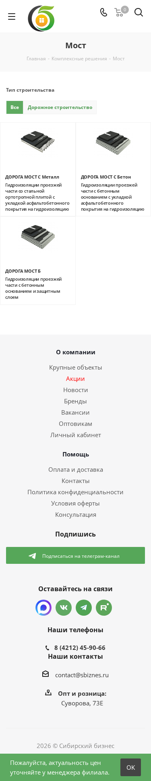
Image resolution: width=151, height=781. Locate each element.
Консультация (75, 514)
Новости (75, 390)
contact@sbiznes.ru (82, 675)
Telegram (84, 608)
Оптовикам (75, 423)
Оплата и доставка (75, 469)
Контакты (76, 481)
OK (130, 767)
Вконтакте (64, 608)
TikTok (104, 608)
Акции (75, 378)
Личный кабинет (75, 435)
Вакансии (75, 412)
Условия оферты (75, 503)
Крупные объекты (75, 367)
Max (43, 608)
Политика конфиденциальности (75, 492)
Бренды (75, 401)
